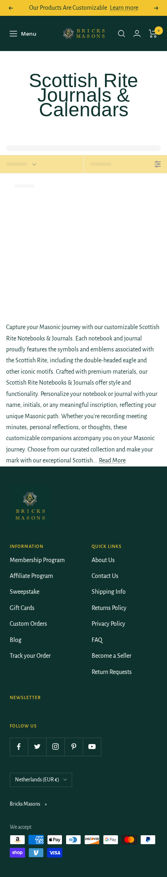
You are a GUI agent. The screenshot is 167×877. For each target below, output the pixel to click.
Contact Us (105, 576)
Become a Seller (111, 655)
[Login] (137, 33)
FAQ (97, 640)
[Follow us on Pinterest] (73, 747)
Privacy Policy (108, 623)
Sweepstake (24, 591)
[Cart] (153, 34)
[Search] (121, 33)
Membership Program (37, 560)
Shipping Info (109, 591)
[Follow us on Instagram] (55, 747)
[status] (42, 164)
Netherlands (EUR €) (37, 780)
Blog (15, 640)
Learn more (124, 7)
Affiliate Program (31, 576)
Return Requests (112, 672)
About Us (103, 560)
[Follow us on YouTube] (92, 747)
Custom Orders (28, 623)
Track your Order (30, 655)
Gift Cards (22, 608)
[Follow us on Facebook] (19, 747)
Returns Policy (109, 608)
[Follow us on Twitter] (37, 747)
